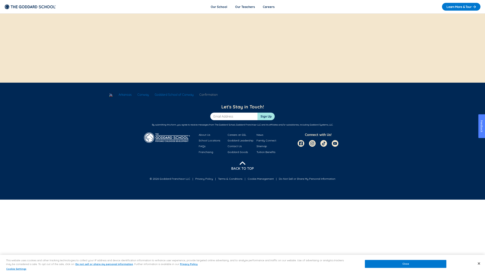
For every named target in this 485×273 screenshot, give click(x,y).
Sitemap (262, 146)
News (260, 134)
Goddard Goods (238, 152)
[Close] (479, 263)
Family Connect (266, 140)
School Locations (209, 140)
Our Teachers (245, 6)
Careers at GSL (237, 134)
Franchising (206, 152)
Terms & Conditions (230, 178)
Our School (219, 6)
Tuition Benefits (266, 152)
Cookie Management (261, 178)
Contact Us (235, 146)
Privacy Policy (204, 178)
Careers (269, 6)
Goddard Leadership (240, 140)
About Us (204, 134)
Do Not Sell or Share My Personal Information (307, 178)
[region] (242, 264)
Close (405, 263)
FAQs (202, 146)
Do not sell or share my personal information (104, 264)
